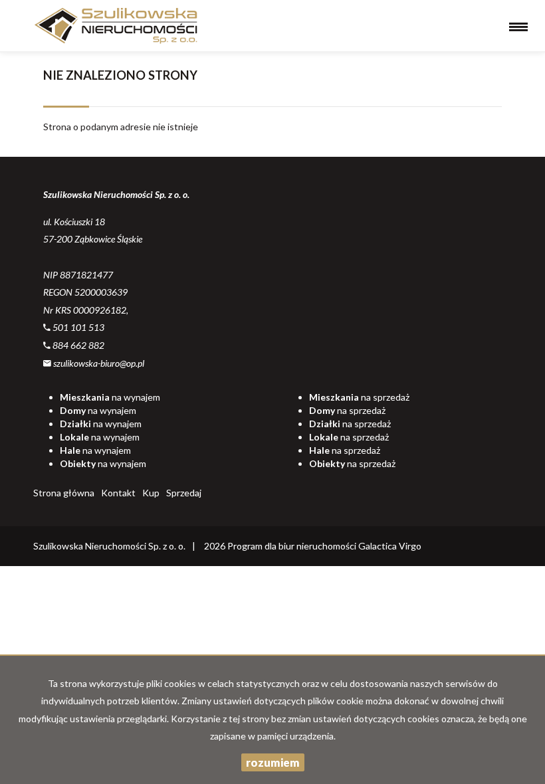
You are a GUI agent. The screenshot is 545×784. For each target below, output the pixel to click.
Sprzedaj (183, 492)
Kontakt (118, 492)
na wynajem (110, 397)
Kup (151, 492)
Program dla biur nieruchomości (292, 545)
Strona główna (63, 492)
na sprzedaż (359, 397)
